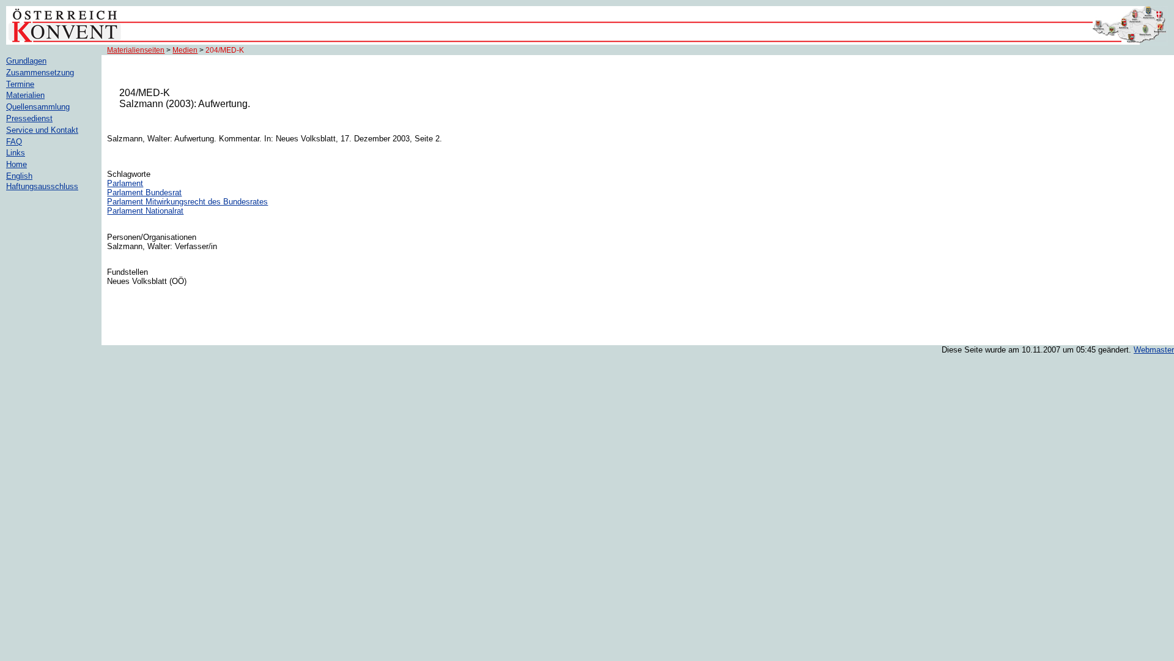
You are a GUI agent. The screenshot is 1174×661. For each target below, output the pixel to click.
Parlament (125, 183)
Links (15, 152)
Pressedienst (29, 118)
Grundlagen (26, 60)
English (19, 176)
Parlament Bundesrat (144, 192)
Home (16, 164)
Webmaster (1154, 349)
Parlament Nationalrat (145, 210)
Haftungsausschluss (42, 186)
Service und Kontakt (42, 130)
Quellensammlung (38, 106)
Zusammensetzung (40, 72)
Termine (20, 84)
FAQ (14, 141)
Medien (185, 50)
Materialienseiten (135, 50)
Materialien (25, 95)
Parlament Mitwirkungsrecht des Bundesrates (187, 201)
